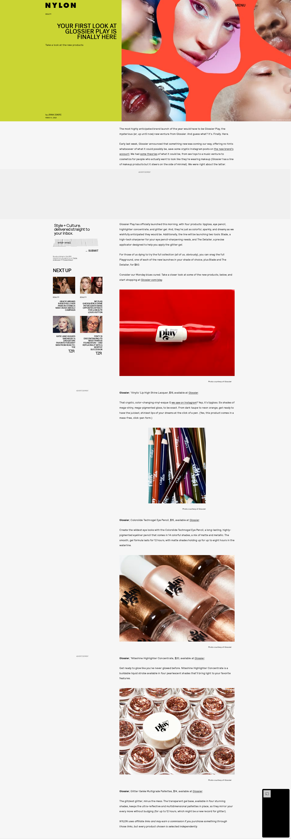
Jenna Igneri (54, 114)
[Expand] (265, 792)
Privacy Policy (68, 260)
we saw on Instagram (184, 402)
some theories (148, 153)
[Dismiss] (286, 792)
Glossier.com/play (151, 279)
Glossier (193, 392)
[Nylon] (60, 5)
